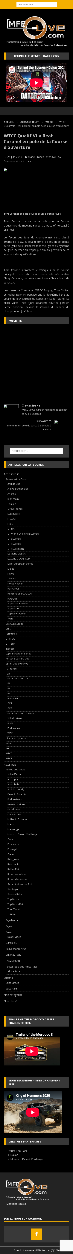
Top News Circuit (16, 613)
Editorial (8, 977)
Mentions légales (15, 1203)
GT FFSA (10, 638)
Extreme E (11, 942)
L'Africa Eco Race (17, 1151)
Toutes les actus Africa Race (21, 966)
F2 (8, 683)
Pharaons (13, 844)
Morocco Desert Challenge (22, 834)
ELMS (10, 723)
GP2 (9, 703)
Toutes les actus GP (17, 678)
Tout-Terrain (14, 909)
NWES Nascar (15, 583)
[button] (68, 111)
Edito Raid (11, 988)
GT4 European (15, 548)
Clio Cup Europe (15, 623)
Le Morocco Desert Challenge (25, 1159)
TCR (8, 673)
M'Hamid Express (17, 819)
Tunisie (11, 914)
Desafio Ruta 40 (16, 794)
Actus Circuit (29, 122)
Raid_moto (13, 864)
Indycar (10, 648)
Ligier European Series (20, 563)
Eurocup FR (13, 513)
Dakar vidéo (14, 936)
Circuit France (15, 508)
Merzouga (13, 829)
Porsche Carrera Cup (17, 658)
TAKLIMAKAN (13, 960)
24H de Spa (13, 483)
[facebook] (36, 1234)
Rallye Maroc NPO (16, 948)
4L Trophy (13, 779)
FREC (10, 523)
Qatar (10, 854)
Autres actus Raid (15, 769)
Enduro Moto (14, 799)
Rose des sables (16, 874)
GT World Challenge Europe (23, 533)
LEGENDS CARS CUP (18, 558)
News (10, 573)
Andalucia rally (15, 789)
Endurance (13, 728)
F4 (8, 693)
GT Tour (10, 643)
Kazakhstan (14, 809)
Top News (13, 899)
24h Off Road (14, 774)
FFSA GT (11, 518)
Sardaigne (13, 889)
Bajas (9, 926)
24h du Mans (14, 718)
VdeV (9, 743)
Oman (10, 839)
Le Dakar (12, 1155)
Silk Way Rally (13, 954)
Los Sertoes (14, 814)
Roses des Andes (17, 879)
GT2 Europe (14, 538)
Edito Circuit (12, 982)
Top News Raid (15, 904)
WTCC (9, 753)
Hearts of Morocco (17, 804)
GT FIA (10, 528)
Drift (8, 628)
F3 (8, 688)
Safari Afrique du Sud (19, 884)
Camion (11, 504)
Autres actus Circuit (16, 479)
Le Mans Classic (16, 553)
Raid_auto (13, 859)
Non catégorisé (13, 995)
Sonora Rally (14, 894)
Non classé (10, 1001)
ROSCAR (12, 598)
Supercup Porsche (17, 603)
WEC (10, 733)
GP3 (9, 708)
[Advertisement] (36, 364)
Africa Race (13, 971)
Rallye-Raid (13, 869)
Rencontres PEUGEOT (19, 593)
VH (7, 748)
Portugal (12, 849)
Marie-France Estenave (42, 157)
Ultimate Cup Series (17, 738)
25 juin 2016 (14, 157)
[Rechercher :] (36, 4)
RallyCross (13, 588)
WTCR (9, 758)
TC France (11, 668)
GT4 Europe (14, 543)
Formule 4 (11, 633)
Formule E (13, 698)
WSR (10, 618)
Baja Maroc (12, 920)
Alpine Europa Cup (17, 488)
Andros (11, 493)
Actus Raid (10, 764)
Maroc (11, 824)
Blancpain (13, 499)
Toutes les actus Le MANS (20, 713)
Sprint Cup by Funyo (17, 663)
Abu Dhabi (13, 784)
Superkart (13, 608)
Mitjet (10, 568)
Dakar (9, 932)
